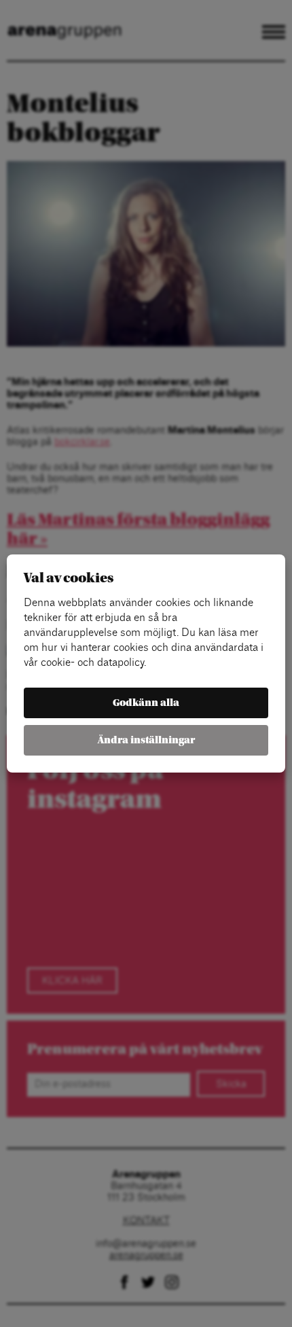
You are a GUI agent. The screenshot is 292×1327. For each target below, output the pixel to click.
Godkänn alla (146, 703)
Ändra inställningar (146, 740)
